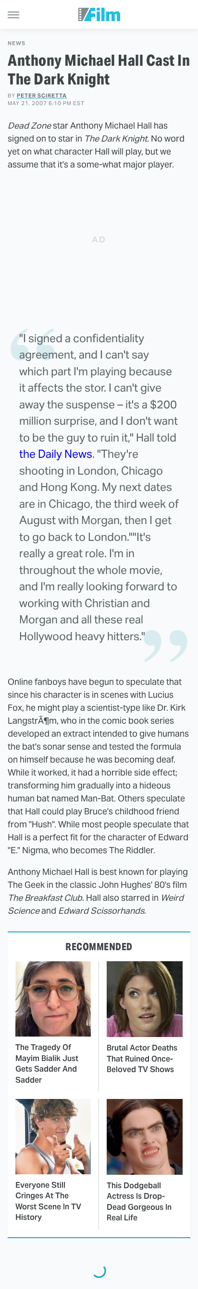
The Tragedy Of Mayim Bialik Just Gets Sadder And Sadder (46, 1063)
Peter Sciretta (42, 95)
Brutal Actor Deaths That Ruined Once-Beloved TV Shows (142, 1058)
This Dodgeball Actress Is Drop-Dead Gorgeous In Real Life (139, 1202)
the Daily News (55, 454)
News (16, 43)
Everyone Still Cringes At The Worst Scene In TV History (48, 1201)
